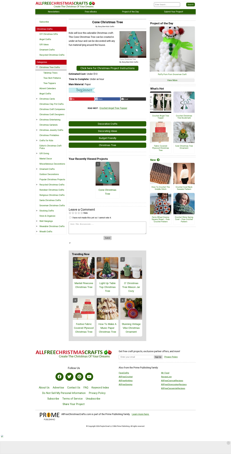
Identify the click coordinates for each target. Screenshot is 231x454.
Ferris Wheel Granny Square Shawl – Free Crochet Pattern (161, 219)
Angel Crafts (45, 39)
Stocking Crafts (46, 210)
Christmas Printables (49, 135)
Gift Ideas (44, 44)
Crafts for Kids (46, 140)
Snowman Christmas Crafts (52, 205)
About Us (44, 387)
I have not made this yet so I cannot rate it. (91, 217)
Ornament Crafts (47, 49)
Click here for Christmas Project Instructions (107, 68)
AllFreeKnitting (125, 380)
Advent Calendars (47, 88)
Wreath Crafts (45, 231)
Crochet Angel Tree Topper (113, 108)
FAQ (85, 387)
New (153, 160)
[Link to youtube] (89, 377)
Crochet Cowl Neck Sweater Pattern (184, 188)
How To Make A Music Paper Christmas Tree (107, 328)
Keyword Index (100, 387)
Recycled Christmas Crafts (51, 55)
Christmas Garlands (48, 125)
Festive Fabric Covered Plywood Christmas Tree (84, 328)
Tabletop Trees (50, 73)
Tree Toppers (49, 83)
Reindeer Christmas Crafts (51, 190)
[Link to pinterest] (79, 377)
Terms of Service (72, 398)
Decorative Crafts (107, 123)
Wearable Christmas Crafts (52, 226)
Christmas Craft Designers (51, 114)
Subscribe (44, 22)
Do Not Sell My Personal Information (64, 393)
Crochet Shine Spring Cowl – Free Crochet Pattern (184, 219)
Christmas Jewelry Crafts (51, 130)
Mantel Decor (45, 158)
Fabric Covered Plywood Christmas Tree (160, 148)
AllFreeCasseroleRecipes (173, 388)
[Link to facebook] (59, 377)
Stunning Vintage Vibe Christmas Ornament (131, 328)
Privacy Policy (97, 393)
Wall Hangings (46, 221)
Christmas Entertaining (49, 119)
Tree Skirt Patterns (52, 78)
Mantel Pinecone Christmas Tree (83, 285)
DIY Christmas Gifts (48, 34)
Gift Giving (44, 153)
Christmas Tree (107, 145)
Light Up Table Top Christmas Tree (107, 287)
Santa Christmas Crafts (50, 200)
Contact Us (73, 387)
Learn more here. (140, 414)
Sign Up (158, 357)
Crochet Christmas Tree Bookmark (184, 117)
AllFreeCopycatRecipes (172, 380)
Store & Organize (47, 216)
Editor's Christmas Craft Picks (50, 147)
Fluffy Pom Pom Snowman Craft (172, 74)
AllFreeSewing (125, 384)
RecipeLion (166, 377)
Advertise (58, 387)
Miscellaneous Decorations (52, 164)
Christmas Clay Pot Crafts (51, 104)
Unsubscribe (93, 398)
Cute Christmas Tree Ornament (184, 147)
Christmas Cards (47, 99)
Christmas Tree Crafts (49, 67)
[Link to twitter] (69, 377)
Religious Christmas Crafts (52, 195)
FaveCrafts (124, 373)
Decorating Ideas (107, 131)
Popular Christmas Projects (52, 179)
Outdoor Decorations (49, 174)
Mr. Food (165, 373)
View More (172, 80)
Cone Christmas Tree (107, 191)
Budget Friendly (107, 138)
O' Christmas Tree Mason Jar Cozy (131, 287)
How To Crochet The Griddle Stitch (161, 188)
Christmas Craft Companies (52, 109)
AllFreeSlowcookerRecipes (174, 384)
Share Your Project (74, 404)
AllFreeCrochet (126, 377)
